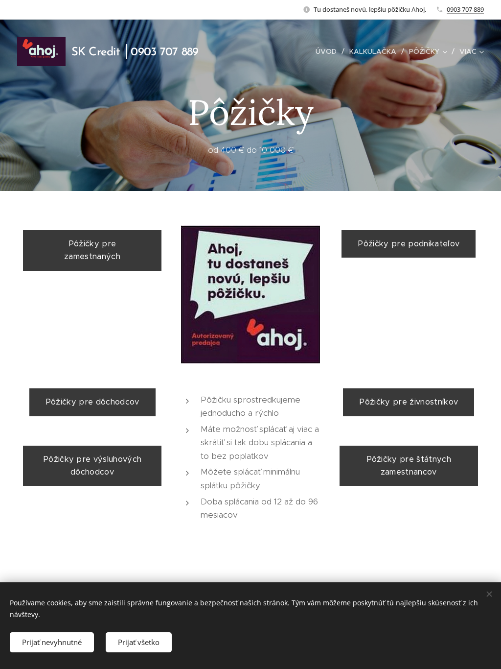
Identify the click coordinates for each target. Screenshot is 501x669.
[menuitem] (328, 51)
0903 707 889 (465, 9)
